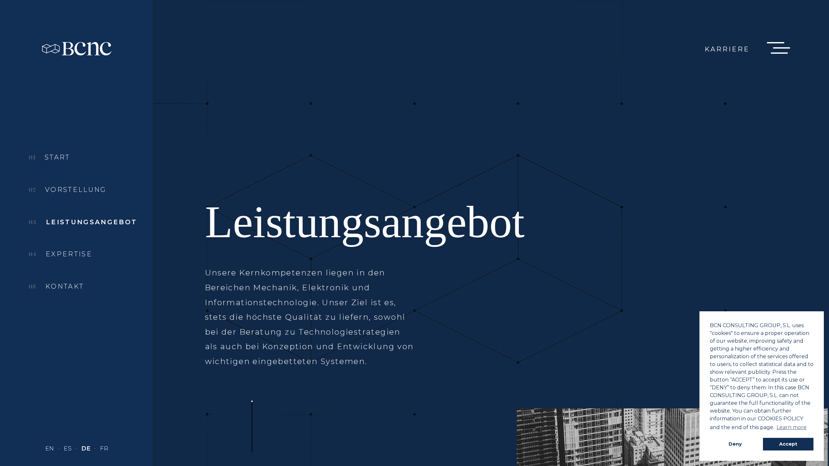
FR (104, 448)
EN (50, 448)
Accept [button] (788, 444)
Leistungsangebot (90, 222)
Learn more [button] (792, 427)
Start (56, 157)
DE (86, 448)
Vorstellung (74, 190)
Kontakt (63, 286)
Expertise (67, 254)
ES (69, 448)
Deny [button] (735, 444)
